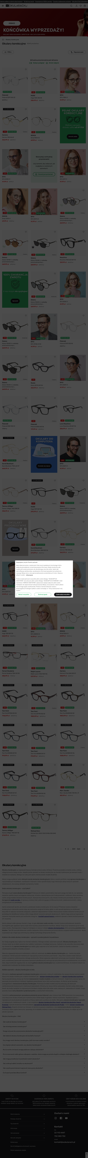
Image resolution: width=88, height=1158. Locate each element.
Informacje (29, 575)
